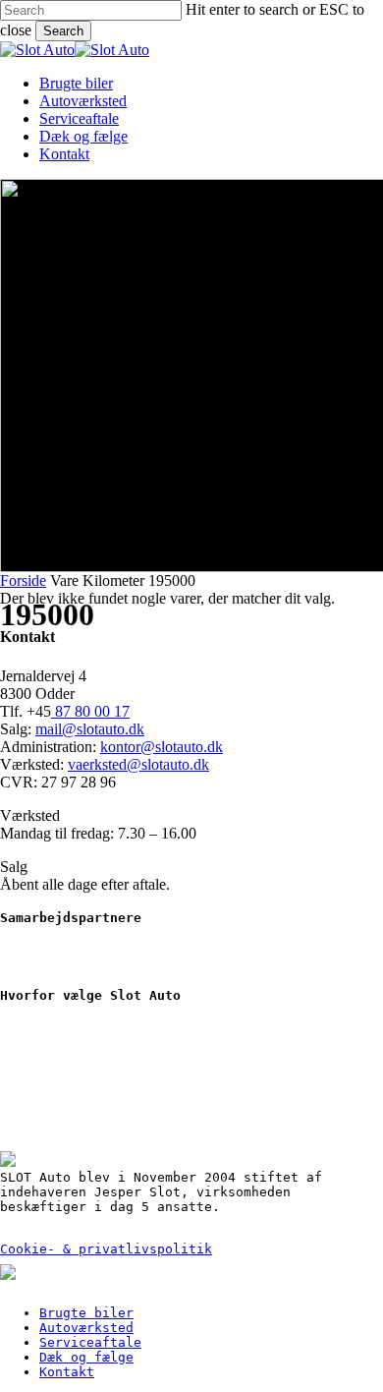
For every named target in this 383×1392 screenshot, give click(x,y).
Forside (23, 580)
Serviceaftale (90, 1342)
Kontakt (66, 1371)
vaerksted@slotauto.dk (138, 764)
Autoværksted (86, 1327)
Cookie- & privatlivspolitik (106, 1249)
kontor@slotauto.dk (161, 746)
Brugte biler (86, 1312)
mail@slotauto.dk (89, 729)
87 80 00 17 (90, 711)
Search (63, 31)
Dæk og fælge (86, 1357)
